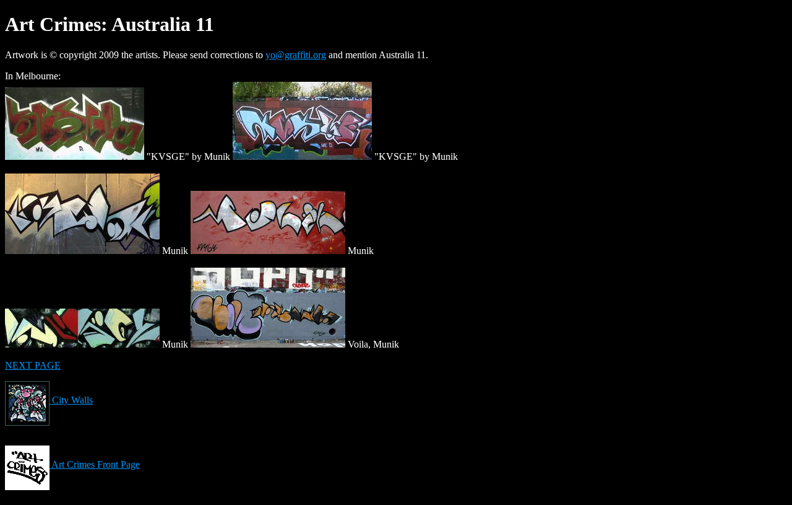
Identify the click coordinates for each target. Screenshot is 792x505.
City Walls (71, 400)
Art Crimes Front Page (95, 464)
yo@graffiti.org (295, 55)
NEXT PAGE (33, 365)
